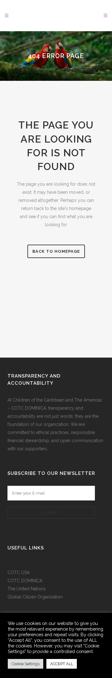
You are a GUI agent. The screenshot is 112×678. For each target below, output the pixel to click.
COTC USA (18, 572)
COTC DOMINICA (24, 580)
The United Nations (26, 588)
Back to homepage (56, 251)
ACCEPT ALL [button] (61, 663)
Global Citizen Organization (35, 596)
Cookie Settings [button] (26, 663)
